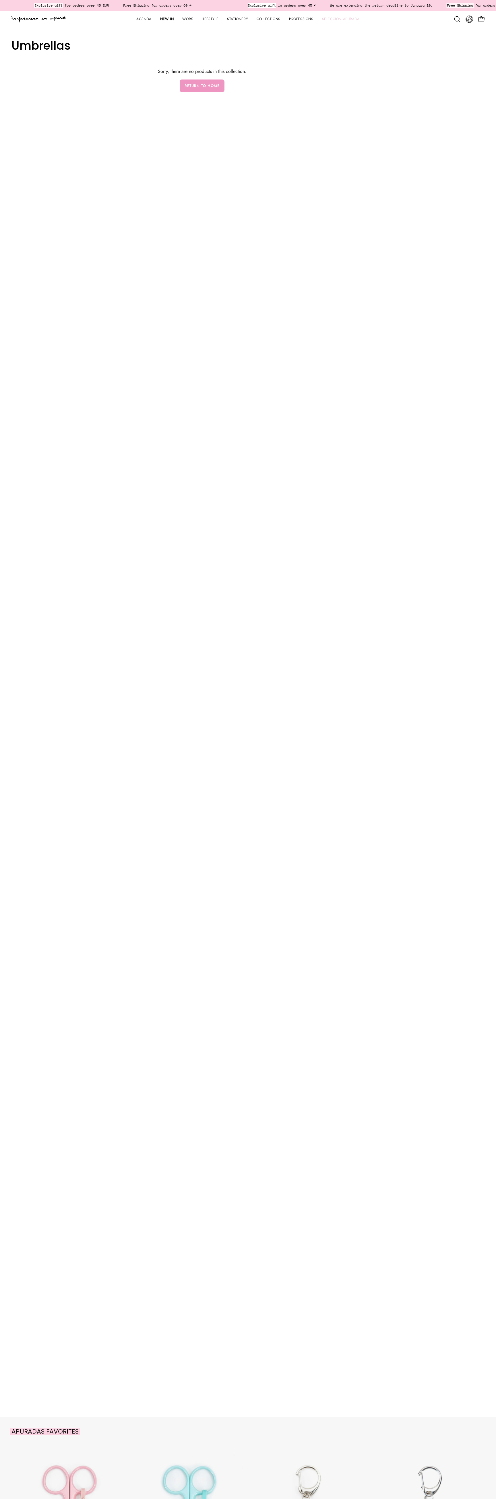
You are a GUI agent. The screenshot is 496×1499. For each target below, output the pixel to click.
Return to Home (202, 85)
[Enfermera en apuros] (38, 19)
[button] (237, 19)
